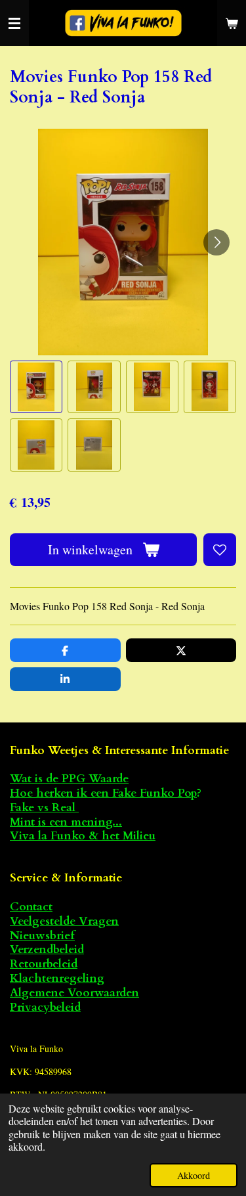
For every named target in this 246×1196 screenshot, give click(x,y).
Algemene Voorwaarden (74, 992)
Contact (31, 906)
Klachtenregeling (57, 978)
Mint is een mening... (66, 822)
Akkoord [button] (193, 1175)
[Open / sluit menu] (14, 23)
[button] (36, 387)
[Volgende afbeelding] (216, 242)
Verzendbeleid (47, 949)
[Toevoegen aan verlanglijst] (219, 549)
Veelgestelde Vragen (64, 921)
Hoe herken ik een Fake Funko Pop (103, 793)
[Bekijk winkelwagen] (231, 23)
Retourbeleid (43, 963)
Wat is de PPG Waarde (69, 778)
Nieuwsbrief (42, 935)
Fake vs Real (44, 807)
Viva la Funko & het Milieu (82, 835)
